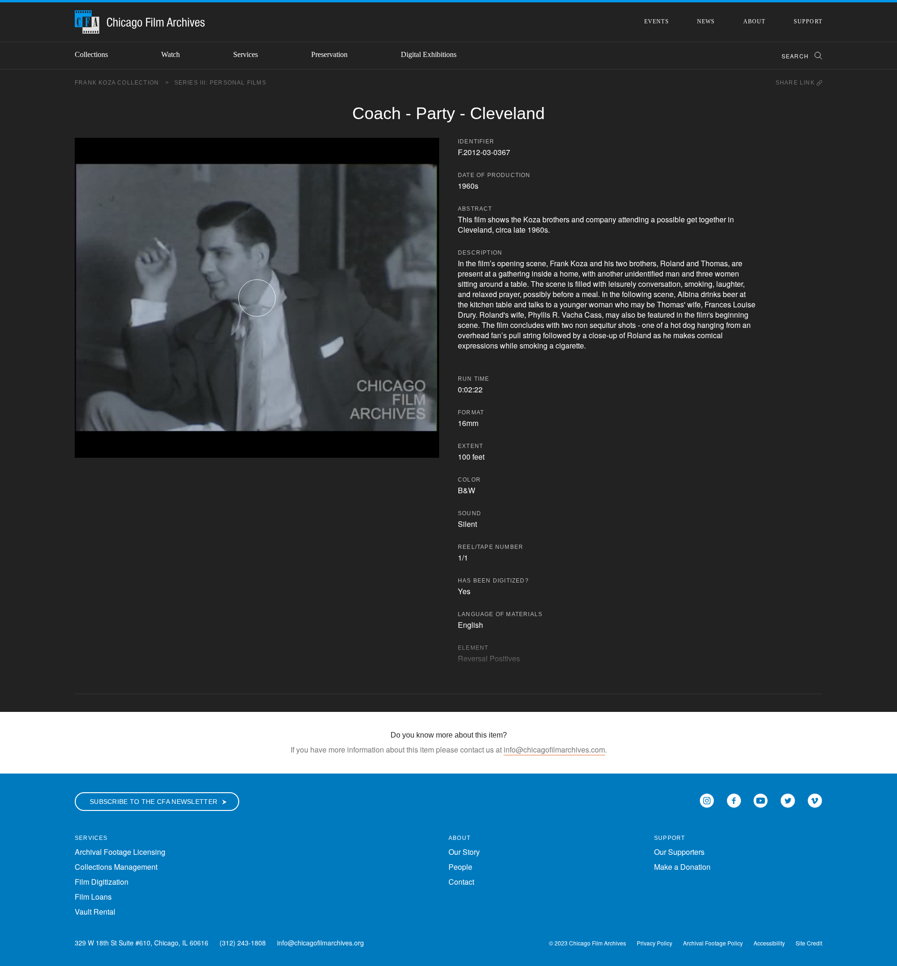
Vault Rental (95, 911)
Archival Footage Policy (713, 943)
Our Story (464, 851)
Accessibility (769, 943)
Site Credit (809, 943)
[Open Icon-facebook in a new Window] (734, 799)
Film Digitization (101, 881)
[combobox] (797, 56)
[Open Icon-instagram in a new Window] (707, 799)
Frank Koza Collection (122, 82)
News (706, 21)
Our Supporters (679, 851)
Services (245, 54)
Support (808, 21)
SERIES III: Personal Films (220, 82)
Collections (91, 54)
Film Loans (93, 896)
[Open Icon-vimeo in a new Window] (815, 799)
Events (656, 21)
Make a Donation (682, 866)
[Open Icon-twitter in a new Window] (788, 799)
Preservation (329, 54)
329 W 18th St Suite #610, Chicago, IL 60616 (141, 942)
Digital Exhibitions (428, 54)
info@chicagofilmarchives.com (554, 749)
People (460, 866)
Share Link (796, 82)
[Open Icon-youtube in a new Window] (761, 799)
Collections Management (116, 866)
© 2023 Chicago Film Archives (587, 943)
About (754, 21)
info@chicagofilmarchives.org (320, 942)
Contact (461, 881)
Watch (170, 54)
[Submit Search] (815, 56)
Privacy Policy (654, 943)
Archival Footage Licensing (120, 851)
